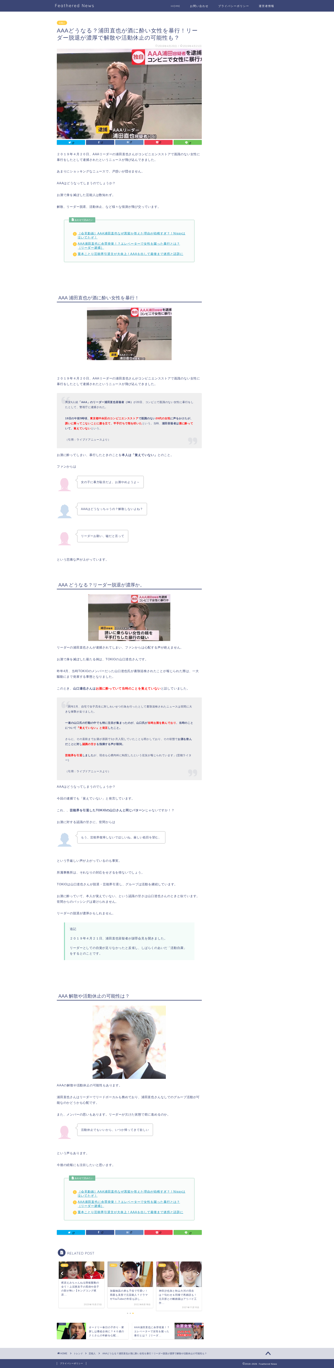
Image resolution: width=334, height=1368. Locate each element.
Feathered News (75, 5)
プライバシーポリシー (233, 6)
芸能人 (62, 23)
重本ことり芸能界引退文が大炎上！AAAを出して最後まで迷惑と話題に (130, 254)
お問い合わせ (199, 6)
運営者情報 (266, 6)
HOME (175, 6)
